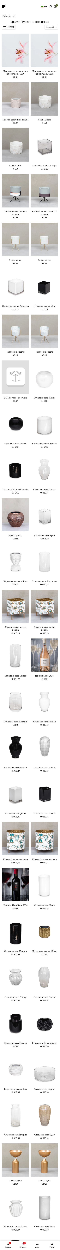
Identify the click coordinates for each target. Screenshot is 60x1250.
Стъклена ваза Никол (44, 767)
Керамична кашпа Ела (15, 1089)
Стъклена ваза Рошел (44, 997)
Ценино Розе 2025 (44, 676)
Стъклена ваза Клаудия (15, 722)
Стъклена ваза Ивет (44, 1226)
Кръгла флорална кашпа (15, 859)
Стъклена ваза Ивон (44, 905)
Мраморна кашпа (15, 352)
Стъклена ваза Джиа (15, 813)
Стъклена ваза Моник (44, 489)
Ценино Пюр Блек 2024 (15, 905)
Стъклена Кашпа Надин (44, 443)
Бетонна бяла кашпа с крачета (15, 212)
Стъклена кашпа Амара (44, 165)
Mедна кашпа (15, 535)
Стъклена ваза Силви (16, 676)
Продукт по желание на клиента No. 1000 (15, 72)
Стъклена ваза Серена (15, 1043)
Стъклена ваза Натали (15, 767)
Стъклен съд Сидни (44, 1089)
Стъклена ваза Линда (15, 997)
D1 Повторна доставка (15, 398)
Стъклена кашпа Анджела (15, 306)
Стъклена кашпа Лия (44, 306)
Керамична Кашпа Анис (44, 1043)
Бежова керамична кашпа (15, 120)
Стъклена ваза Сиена (44, 813)
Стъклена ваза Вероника (44, 581)
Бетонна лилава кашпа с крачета (44, 212)
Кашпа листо (44, 120)
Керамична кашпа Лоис (15, 581)
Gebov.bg (7, 16)
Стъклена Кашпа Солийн (15, 489)
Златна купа (15, 1180)
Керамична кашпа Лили (44, 951)
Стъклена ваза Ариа (44, 535)
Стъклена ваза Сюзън (15, 443)
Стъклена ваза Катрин (15, 951)
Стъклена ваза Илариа (15, 1135)
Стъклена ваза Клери (44, 398)
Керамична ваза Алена (15, 1226)
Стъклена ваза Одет (44, 1135)
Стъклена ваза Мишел (44, 722)
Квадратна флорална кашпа (15, 628)
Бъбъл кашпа (15, 260)
